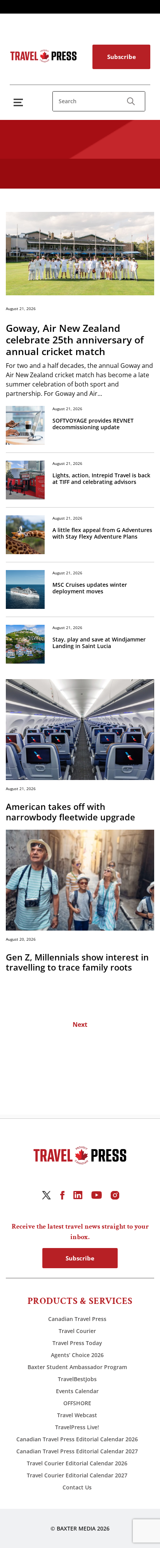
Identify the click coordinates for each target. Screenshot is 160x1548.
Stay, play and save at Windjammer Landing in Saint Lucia (99, 643)
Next (80, 1024)
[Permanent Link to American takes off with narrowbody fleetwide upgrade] (80, 729)
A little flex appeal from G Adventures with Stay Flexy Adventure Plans (102, 533)
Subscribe (121, 57)
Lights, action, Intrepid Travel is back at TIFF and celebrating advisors (101, 478)
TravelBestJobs (77, 1379)
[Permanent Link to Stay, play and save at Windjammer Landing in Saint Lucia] (25, 644)
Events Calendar (77, 1391)
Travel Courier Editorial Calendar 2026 (77, 1463)
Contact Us (77, 1487)
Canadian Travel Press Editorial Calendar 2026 (77, 1439)
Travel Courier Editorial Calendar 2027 (77, 1475)
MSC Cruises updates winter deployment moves (89, 588)
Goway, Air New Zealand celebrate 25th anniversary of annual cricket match (75, 339)
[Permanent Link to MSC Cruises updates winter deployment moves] (25, 589)
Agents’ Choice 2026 (77, 1355)
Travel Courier (77, 1331)
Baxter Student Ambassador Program (77, 1367)
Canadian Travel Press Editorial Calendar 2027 (77, 1451)
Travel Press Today (77, 1343)
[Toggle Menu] (20, 102)
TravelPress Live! (77, 1427)
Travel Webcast (77, 1415)
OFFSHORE (77, 1403)
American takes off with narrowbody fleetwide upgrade (70, 811)
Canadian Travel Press (77, 1319)
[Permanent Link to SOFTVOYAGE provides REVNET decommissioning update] (25, 425)
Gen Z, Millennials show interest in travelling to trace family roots (77, 962)
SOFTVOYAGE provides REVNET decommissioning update (93, 424)
